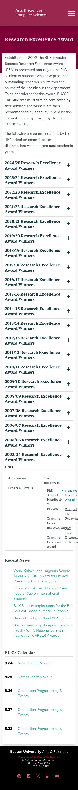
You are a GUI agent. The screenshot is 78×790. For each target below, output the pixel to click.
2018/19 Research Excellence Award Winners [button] (32, 253)
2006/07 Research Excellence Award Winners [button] (33, 428)
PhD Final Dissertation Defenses (69, 535)
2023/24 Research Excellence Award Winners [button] (33, 180)
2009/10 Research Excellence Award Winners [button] (33, 384)
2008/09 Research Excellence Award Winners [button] (33, 398)
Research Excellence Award (69, 495)
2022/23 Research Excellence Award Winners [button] (32, 195)
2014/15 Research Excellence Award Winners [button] (32, 311)
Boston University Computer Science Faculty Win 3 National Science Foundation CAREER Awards (43, 630)
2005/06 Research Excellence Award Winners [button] (33, 442)
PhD (9, 466)
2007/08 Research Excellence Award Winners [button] (33, 413)
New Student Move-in (35, 663)
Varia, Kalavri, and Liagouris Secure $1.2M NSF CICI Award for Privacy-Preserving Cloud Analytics (41, 576)
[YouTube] (58, 776)
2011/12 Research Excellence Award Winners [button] (32, 355)
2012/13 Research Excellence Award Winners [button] (32, 340)
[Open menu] (71, 12)
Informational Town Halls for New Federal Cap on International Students (40, 593)
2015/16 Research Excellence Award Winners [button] (32, 297)
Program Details (20, 488)
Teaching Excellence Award (51, 542)
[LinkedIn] (48, 776)
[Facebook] (29, 776)
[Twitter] (39, 776)
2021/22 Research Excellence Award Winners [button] (32, 209)
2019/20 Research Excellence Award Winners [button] (33, 238)
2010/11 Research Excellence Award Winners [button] (32, 369)
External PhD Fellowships (69, 513)
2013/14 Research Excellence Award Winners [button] (32, 326)
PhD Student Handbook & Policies (51, 499)
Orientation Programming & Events (40, 693)
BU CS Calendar (20, 652)
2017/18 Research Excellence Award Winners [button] (32, 267)
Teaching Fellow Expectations (51, 523)
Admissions (17, 478)
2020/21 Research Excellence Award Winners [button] (32, 224)
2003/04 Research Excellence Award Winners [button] (33, 457)
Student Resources (52, 480)
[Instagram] (20, 776)
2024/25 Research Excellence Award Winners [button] (33, 165)
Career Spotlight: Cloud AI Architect (42, 618)
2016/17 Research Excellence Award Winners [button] (32, 282)
